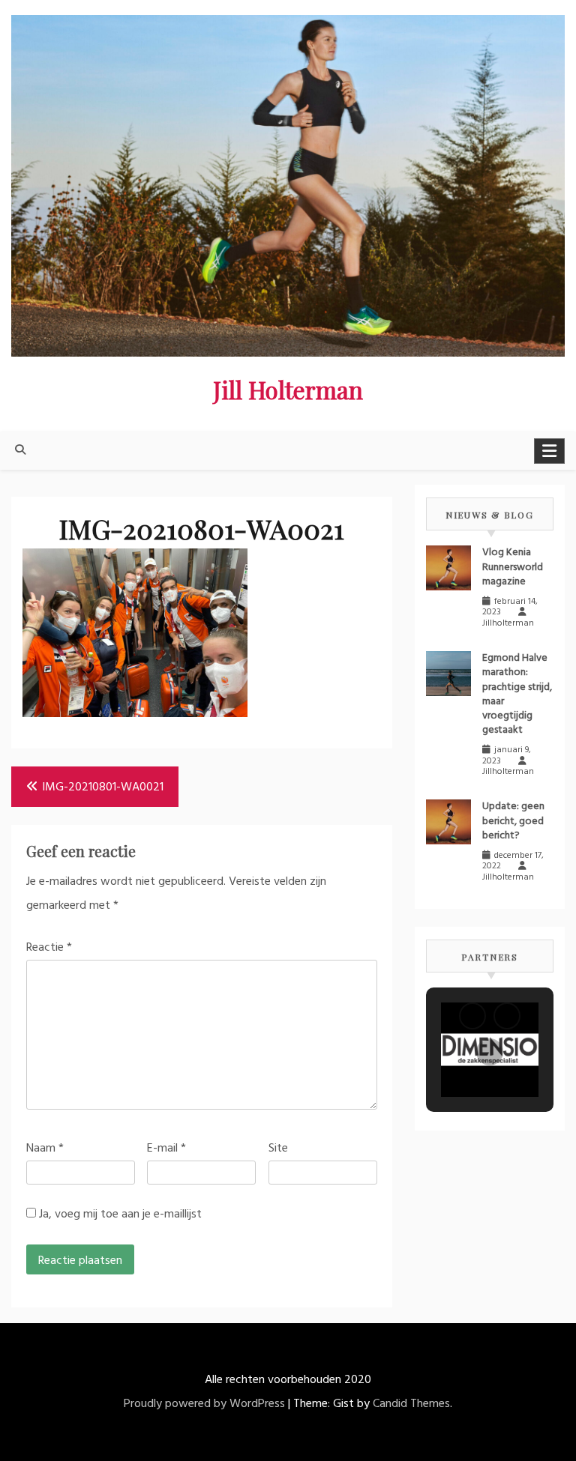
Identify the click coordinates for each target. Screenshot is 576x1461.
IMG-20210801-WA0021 (103, 787)
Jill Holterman (288, 389)
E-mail (166, 1148)
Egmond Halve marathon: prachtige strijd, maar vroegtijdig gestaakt (517, 694)
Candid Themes (411, 1404)
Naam (45, 1148)
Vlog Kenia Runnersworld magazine (512, 567)
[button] (472, 1015)
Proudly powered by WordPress (204, 1404)
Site (278, 1148)
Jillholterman (508, 623)
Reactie (49, 948)
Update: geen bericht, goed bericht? (513, 821)
